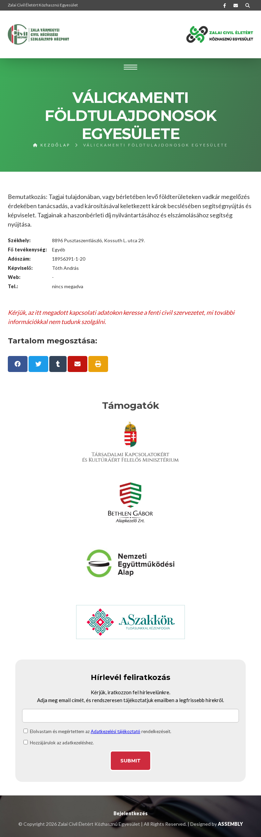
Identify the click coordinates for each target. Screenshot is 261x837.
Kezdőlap (54, 145)
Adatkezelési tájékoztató (115, 731)
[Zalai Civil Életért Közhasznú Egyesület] (38, 34)
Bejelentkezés (130, 813)
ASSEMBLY (230, 824)
